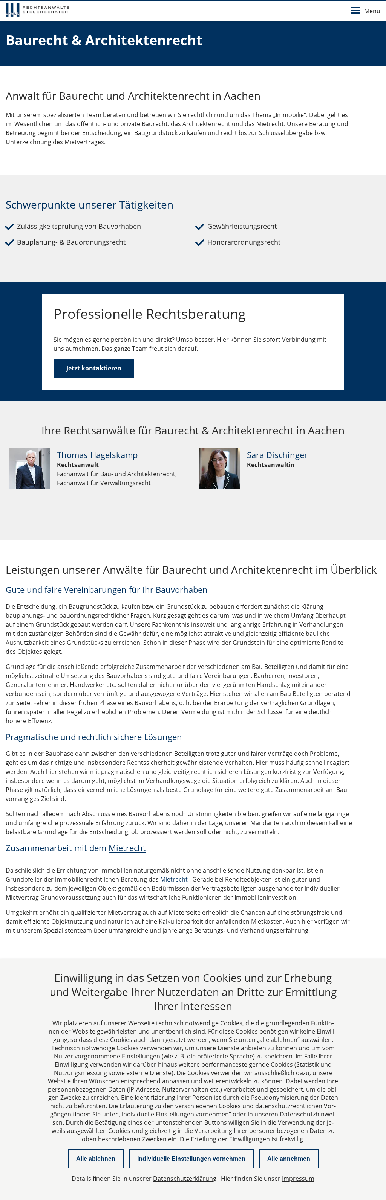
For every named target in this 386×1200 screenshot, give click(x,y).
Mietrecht (127, 847)
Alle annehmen (288, 1159)
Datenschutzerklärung (184, 1178)
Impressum (298, 1178)
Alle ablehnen (95, 1159)
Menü (372, 11)
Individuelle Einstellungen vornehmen (191, 1159)
